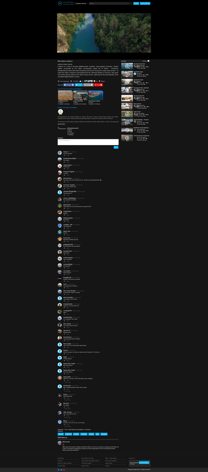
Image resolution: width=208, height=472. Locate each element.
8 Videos (69, 130)
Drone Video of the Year (87, 458)
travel (76, 434)
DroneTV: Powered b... (142, 137)
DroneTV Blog (61, 466)
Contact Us (132, 458)
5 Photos (69, 131)
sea (97, 434)
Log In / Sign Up (145, 3)
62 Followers (70, 133)
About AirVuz (113, 458)
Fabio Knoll (139, 121)
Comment (60, 138)
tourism (83, 434)
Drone (61, 434)
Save (116, 147)
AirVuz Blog (61, 458)
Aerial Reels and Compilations (76, 429)
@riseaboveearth (73, 128)
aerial (91, 434)
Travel (66, 429)
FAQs (106, 458)
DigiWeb (139, 81)
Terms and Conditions (111, 461)
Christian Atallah (140, 113)
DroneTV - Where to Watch (65, 463)
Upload (136, 3)
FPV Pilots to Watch (86, 463)
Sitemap (107, 466)
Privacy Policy (108, 463)
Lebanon (68, 434)
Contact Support (144, 462)
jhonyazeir (139, 73)
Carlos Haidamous (141, 129)
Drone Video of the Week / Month (90, 461)
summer (103, 434)
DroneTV (60, 461)
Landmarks (87, 429)
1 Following (70, 134)
